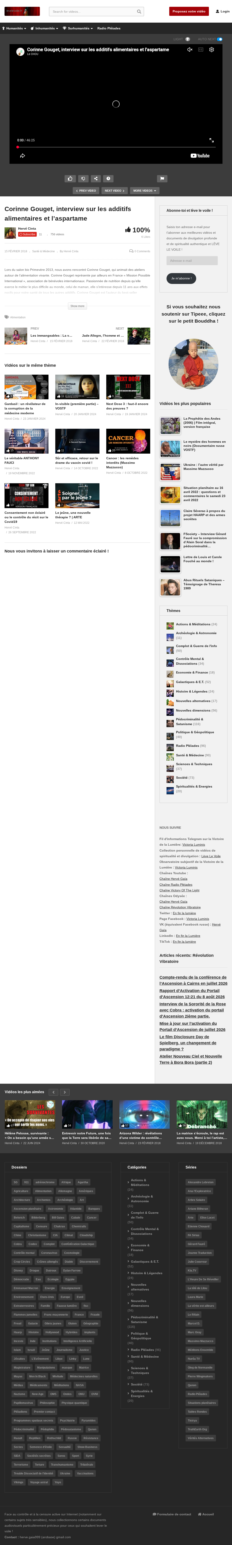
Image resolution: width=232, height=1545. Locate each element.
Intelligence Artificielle (77, 1341)
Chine (17, 1235)
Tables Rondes (197, 1411)
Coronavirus (49, 1253)
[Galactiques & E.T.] (170, 683)
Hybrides (71, 1332)
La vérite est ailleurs (201, 1305)
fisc (86, 1305)
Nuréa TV (194, 1358)
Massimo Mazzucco (200, 1341)
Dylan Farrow (71, 1270)
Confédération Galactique (77, 1244)
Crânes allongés (47, 1261)
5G (15, 1182)
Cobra (18, 1244)
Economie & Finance (192, 672)
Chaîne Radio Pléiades (176, 884)
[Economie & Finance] (170, 674)
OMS (53, 1394)
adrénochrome (45, 1182)
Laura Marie (195, 1297)
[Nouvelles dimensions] (170, 712)
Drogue (34, 1270)
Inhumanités (45, 28)
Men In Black (37, 1376)
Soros (61, 1455)
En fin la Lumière (188, 936)
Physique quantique (74, 1403)
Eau (38, 1279)
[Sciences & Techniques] (170, 768)
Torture (39, 1464)
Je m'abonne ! (181, 278)
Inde (33, 1341)
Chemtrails (79, 1226)
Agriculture (21, 1191)
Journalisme (64, 1350)
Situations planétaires (202, 1403)
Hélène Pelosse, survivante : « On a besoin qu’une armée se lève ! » (29, 1135)
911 (26, 1182)
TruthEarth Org (197, 1429)
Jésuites (19, 1358)
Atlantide (76, 1208)
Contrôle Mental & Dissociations (145, 1231)
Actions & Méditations (193, 624)
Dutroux (51, 1270)
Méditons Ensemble (200, 1350)
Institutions (49, 1341)
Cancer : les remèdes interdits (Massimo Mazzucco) (122, 462)
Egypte (70, 1279)
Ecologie (53, 1279)
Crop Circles (22, 1261)
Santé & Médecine (43, 251)
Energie (50, 1288)
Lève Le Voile (211, 856)
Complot (49, 1244)
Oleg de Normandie (200, 1367)
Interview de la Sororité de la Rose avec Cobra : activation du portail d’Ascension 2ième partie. (193, 1010)
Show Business (87, 1447)
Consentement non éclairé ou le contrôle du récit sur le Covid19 (26, 517)
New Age (38, 1394)
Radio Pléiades (109, 28)
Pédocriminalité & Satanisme (144, 1319)
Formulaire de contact (173, 1514)
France (79, 1314)
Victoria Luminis (193, 844)
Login (225, 11)
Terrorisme (21, 1464)
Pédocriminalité (24, 1429)
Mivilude (58, 1376)
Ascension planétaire (27, 1208)
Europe (65, 1297)
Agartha (83, 1182)
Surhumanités (78, 28)
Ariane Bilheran (198, 1208)
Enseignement (71, 1288)
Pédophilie (47, 1429)
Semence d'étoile (41, 1447)
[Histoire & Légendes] (170, 693)
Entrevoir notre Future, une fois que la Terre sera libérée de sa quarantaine (86, 1135)
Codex (33, 1244)
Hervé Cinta (27, 228)
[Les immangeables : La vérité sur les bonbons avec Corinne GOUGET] (39, 341)
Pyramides (89, 1420)
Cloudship (86, 1235)
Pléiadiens (20, 1411)
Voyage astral (39, 1482)
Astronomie (55, 1208)
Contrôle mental (24, 1253)
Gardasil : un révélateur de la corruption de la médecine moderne (25, 408)
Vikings (18, 1482)
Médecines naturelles (84, 1376)
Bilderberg (38, 1217)
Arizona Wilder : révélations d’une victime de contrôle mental (140, 1135)
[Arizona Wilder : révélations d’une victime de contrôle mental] (144, 1114)
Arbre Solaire (196, 1200)
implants (89, 1332)
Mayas (18, 1376)
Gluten (72, 1323)
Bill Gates (58, 1217)
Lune (86, 1358)
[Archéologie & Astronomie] (170, 637)
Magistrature (22, 1367)
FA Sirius (193, 1235)
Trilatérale (86, 1464)
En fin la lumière (184, 913)
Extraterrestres (24, 1305)
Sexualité (65, 1447)
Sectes (18, 1447)
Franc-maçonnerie (56, 1314)
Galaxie (33, 1323)
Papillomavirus (23, 1403)
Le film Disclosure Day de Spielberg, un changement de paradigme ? (188, 1043)
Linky (72, 1358)
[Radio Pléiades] (170, 747)
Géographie (90, 1323)
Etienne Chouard (198, 1226)
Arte (190, 1217)
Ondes (67, 1394)
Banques (94, 1208)
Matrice (84, 1367)
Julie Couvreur (197, 1261)
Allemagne (65, 1191)
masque (67, 1367)
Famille (45, 1305)
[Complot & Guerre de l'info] (170, 650)
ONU (81, 1394)
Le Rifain (193, 1314)
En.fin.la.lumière (184, 941)
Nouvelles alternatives (193, 701)
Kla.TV (192, 1270)
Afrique (66, 1182)
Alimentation (18, 317)
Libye (59, 1358)
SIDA (17, 1455)
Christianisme (37, 1235)
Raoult (18, 1438)
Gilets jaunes (53, 1323)
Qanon (92, 1429)
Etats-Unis (47, 1297)
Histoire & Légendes (192, 691)
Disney (18, 1270)
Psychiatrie (67, 1420)
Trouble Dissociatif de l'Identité (33, 1473)
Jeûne (46, 1350)
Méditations (61, 1385)
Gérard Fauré (196, 1244)
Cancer (92, 1217)
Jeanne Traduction (200, 1253)
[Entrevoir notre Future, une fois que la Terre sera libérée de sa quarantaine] (87, 1114)
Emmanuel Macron (26, 1288)
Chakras (59, 1226)
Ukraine (65, 1473)
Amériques (86, 1191)
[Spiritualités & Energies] (170, 790)
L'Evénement (40, 1358)
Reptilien (34, 1438)
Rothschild (54, 1438)
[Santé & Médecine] (170, 757)
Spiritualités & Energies (194, 786)
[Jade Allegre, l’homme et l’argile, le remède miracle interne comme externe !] (116, 341)
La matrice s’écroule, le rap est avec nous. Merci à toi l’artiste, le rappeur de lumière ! (200, 1135)
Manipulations (46, 1367)
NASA (80, 1385)
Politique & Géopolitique (195, 732)
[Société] (170, 779)
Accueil (208, 1514)
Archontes (44, 1200)
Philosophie (47, 1403)
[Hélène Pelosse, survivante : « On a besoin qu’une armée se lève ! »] (30, 1114)
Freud (17, 1323)
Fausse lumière (67, 1305)
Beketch (19, 1217)
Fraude (95, 1314)
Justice (84, 1350)
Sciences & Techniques (194, 764)
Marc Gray (194, 1332)
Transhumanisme (62, 1464)
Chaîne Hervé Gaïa (173, 879)
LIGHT (178, 39)
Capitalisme (21, 1226)
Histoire (34, 1332)
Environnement (24, 1297)
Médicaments (38, 1385)
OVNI (94, 1394)
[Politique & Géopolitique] (170, 736)
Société (182, 777)
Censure (41, 1226)
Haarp (18, 1332)
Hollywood (52, 1332)
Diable (69, 1261)
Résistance (91, 1438)
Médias (18, 1385)
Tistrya (192, 1420)
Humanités (14, 28)
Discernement (89, 1261)
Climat (69, 1235)
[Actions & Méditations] (170, 626)
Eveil (80, 1297)
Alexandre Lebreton (200, 1182)
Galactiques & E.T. (190, 682)
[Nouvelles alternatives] (170, 702)
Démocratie (21, 1279)
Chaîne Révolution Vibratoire (180, 907)
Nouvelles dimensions (193, 710)
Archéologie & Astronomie (196, 633)
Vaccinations (85, 1473)
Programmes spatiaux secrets (33, 1420)
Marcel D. (194, 1323)
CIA (55, 1235)
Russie (72, 1438)
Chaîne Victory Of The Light (179, 890)
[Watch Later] (108, 178)
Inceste (18, 1341)
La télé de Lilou (197, 1288)
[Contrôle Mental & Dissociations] (170, 663)
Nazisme (19, 1394)
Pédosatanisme (71, 1429)
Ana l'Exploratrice (199, 1191)
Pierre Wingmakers (200, 1376)
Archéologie (65, 1200)
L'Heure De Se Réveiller (203, 1279)
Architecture (22, 1200)
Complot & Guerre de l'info (196, 646)
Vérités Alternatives (201, 1438)
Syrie (89, 1455)
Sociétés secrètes (39, 1455)
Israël (31, 1350)
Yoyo (58, 1482)
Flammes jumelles (25, 1314)
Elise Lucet (207, 1217)
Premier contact (44, 1411)
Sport (75, 1455)
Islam (17, 1350)
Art (82, 1200)
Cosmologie (72, 1253)
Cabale (75, 1217)
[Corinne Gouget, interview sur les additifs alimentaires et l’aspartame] (26, 387)
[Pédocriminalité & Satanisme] (170, 723)
